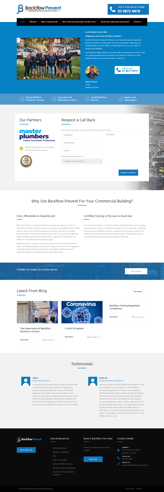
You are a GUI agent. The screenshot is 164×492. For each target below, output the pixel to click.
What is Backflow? (49, 22)
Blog (54, 456)
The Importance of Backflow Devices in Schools (35, 330)
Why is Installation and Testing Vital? (79, 22)
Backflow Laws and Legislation (115, 22)
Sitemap (139, 488)
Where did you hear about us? (72, 156)
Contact (137, 22)
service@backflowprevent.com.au (135, 465)
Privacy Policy (130, 488)
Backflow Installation (61, 452)
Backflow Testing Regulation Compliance (124, 307)
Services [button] (33, 22)
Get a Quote (136, 271)
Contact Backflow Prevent (63, 464)
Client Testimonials (60, 460)
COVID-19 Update (74, 329)
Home (22, 22)
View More (138, 291)
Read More (24, 340)
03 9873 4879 (130, 70)
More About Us (26, 450)
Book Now (93, 459)
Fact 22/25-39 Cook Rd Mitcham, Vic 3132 (131, 451)
